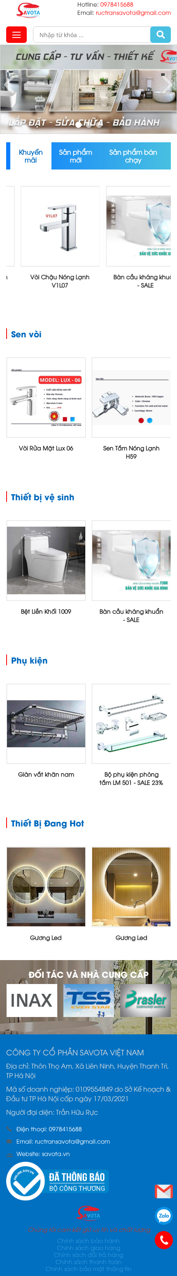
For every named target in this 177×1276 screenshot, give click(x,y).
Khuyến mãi (31, 155)
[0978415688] (164, 1240)
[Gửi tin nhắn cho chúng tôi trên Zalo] (164, 1216)
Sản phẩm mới (75, 155)
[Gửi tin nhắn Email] (164, 1191)
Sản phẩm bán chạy (133, 155)
